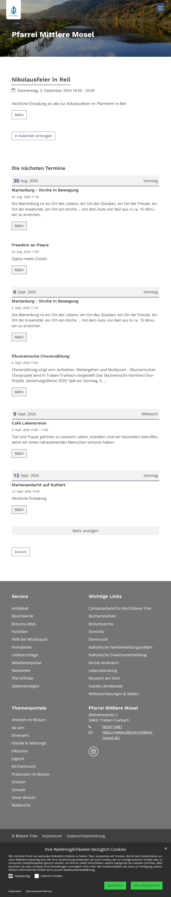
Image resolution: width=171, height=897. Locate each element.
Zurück (20, 551)
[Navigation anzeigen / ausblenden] (160, 8)
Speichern (115, 885)
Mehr (19, 114)
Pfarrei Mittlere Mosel (113, 708)
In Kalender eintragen (33, 135)
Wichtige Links (105, 596)
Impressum (15, 891)
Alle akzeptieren (146, 885)
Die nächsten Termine (38, 168)
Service (20, 596)
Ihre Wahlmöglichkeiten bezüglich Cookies (85, 849)
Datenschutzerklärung (79, 870)
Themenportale (29, 708)
